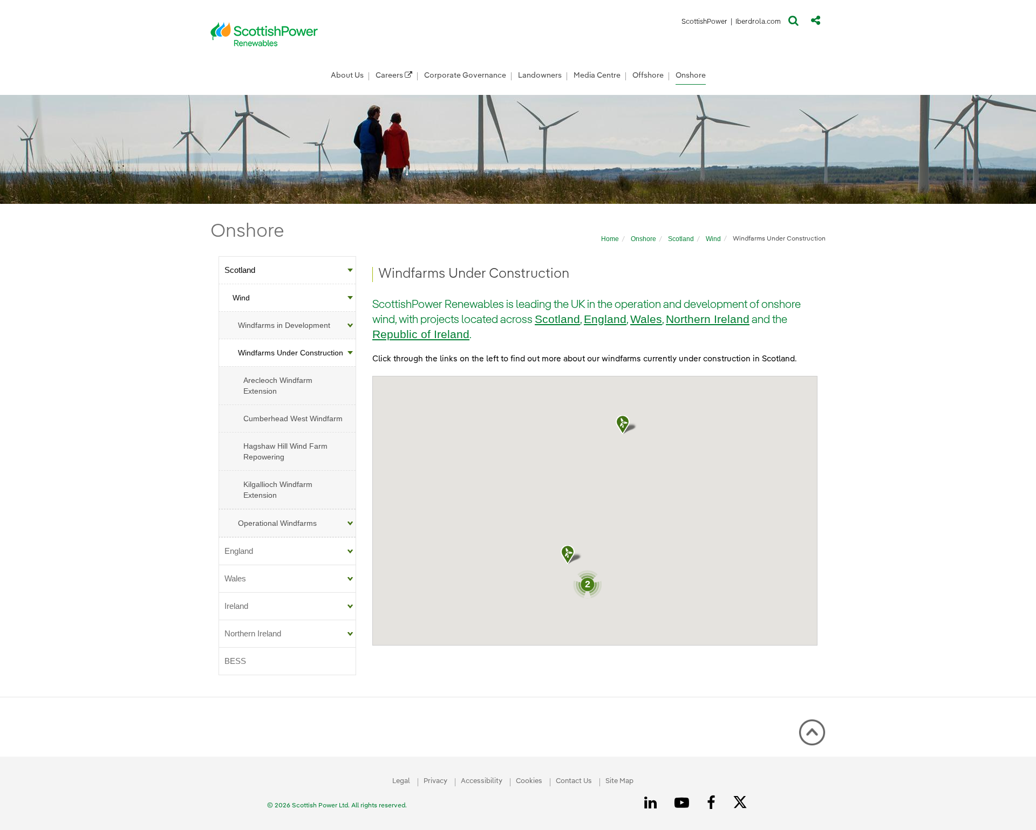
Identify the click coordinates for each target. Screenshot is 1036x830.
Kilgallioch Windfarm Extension (277, 489)
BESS (235, 661)
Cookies (529, 781)
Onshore (691, 75)
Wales (235, 578)
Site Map (619, 781)
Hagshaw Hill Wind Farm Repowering (285, 451)
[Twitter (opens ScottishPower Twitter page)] (744, 803)
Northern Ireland (252, 633)
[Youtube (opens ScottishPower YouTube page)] (683, 803)
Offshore (648, 75)
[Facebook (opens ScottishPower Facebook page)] (713, 803)
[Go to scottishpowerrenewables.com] (264, 34)
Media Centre (597, 75)
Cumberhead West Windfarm (293, 418)
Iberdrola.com (758, 23)
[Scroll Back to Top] (812, 732)
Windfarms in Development (284, 325)
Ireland (236, 606)
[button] (793, 23)
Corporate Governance (465, 75)
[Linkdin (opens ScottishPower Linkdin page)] (652, 803)
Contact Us (574, 781)
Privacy (435, 781)
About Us (347, 75)
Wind (713, 239)
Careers (390, 75)
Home (610, 239)
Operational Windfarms (277, 523)
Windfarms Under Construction (290, 352)
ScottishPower (704, 23)
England (238, 550)
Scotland (681, 239)
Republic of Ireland (420, 334)
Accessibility (481, 781)
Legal (401, 781)
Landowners (540, 75)
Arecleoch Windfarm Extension (277, 385)
